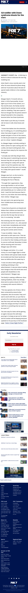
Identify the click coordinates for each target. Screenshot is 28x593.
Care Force (15, 509)
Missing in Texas (16, 511)
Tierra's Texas (4, 504)
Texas (2, 490)
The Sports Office (4, 508)
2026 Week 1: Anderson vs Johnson (8, 437)
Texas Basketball (4, 547)
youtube (16, 578)
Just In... (3, 357)
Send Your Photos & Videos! (17, 528)
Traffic (2, 489)
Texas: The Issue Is (17, 508)
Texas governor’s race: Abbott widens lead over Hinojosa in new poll (16, 399)
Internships (3, 529)
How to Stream (4, 503)
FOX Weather (16, 531)
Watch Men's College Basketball (5, 565)
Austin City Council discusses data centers (9, 448)
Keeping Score (16, 489)
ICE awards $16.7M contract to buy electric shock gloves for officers (9, 377)
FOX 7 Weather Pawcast (16, 522)
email (19, 578)
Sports (3, 539)
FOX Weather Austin (5, 509)
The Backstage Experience (4, 516)
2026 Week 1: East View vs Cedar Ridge (9, 443)
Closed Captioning (5, 531)
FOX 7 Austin (10, 20)
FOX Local (4, 501)
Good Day (16, 485)
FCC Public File (4, 532)
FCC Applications (4, 534)
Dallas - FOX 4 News (17, 541)
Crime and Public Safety (4, 494)
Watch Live (22, 2)
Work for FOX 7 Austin (5, 528)
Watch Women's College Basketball (5, 568)
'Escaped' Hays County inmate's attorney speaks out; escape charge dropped (9, 366)
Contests (15, 495)
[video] (23, 438)
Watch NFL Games (5, 554)
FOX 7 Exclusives (17, 501)
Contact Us (3, 523)
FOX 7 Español (4, 506)
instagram (14, 578)
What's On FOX (4, 521)
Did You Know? (16, 533)
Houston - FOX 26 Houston (17, 543)
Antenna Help (4, 536)
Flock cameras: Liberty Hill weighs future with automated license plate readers (17, 405)
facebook (9, 578)
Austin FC (3, 542)
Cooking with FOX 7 (17, 490)
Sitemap (2, 498)
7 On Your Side (16, 504)
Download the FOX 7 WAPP (17, 525)
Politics (2, 492)
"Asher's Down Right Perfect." (14, 323)
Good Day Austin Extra (6, 511)
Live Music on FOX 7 (17, 492)
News (14, 20)
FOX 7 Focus (15, 506)
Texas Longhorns (4, 541)
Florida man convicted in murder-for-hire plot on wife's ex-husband (9, 372)
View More (23, 357)
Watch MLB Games (5, 558)
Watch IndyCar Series (5, 563)
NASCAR (3, 546)
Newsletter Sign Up (5, 525)
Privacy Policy (15, 350)
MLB (2, 544)
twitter (11, 578)
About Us (3, 520)
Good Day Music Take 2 (5, 513)
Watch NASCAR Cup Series (5, 561)
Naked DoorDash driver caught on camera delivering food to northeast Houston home (10, 383)
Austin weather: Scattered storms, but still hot (9, 461)
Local (2, 487)
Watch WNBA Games (5, 570)
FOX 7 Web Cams (16, 530)
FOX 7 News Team (5, 526)
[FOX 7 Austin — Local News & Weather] (5, 2)
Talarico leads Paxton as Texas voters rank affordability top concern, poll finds (16, 416)
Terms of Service (15, 352)
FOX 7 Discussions (17, 512)
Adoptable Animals (17, 493)
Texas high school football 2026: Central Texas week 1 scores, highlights (9, 360)
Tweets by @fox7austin (5, 480)
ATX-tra (14, 514)
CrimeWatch (15, 503)
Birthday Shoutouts (17, 487)
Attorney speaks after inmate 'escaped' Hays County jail (10, 455)
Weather (15, 520)
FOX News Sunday (5, 496)
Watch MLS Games (5, 571)
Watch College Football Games (6, 556)
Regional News (17, 539)
